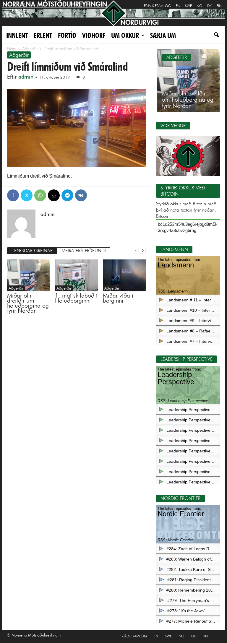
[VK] (81, 195)
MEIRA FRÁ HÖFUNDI (83, 251)
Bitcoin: (163, 216)
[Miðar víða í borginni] (124, 275)
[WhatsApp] (40, 195)
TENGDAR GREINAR (32, 251)
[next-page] (143, 250)
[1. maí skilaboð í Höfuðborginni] (76, 275)
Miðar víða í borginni (118, 298)
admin (26, 77)
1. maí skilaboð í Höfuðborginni (76, 298)
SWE (188, 6)
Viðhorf (93, 35)
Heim (12, 48)
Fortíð (67, 35)
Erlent (43, 35)
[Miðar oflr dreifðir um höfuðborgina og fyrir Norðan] (28, 275)
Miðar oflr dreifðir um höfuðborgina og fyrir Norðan (28, 303)
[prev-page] (136, 250)
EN (178, 6)
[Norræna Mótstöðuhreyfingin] (113, 13)
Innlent (17, 35)
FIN (219, 6)
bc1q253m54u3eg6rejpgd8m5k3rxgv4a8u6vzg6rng (188, 227)
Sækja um (163, 35)
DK (209, 6)
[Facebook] (13, 195)
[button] (216, 26)
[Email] (54, 195)
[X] (27, 195)
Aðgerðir (30, 48)
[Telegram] (67, 195)
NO (199, 6)
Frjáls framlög (157, 6)
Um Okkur (125, 35)
